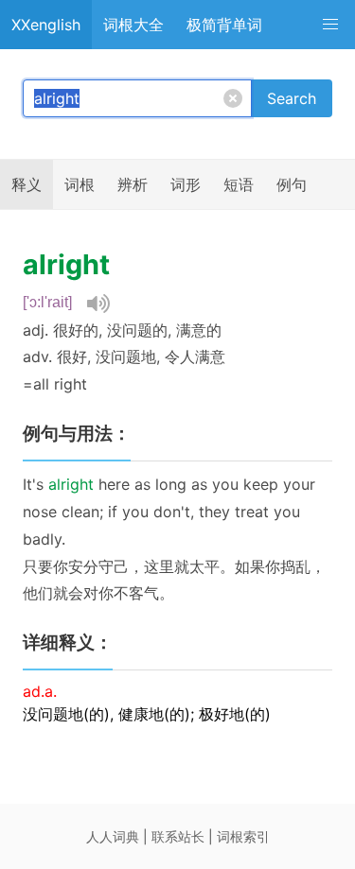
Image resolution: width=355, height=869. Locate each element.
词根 (79, 184)
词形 (185, 184)
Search (291, 98)
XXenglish (45, 24)
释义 (26, 184)
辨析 (132, 184)
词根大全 (133, 24)
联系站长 (177, 836)
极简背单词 (224, 24)
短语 (238, 184)
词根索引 (243, 836)
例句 (291, 184)
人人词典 (112, 836)
